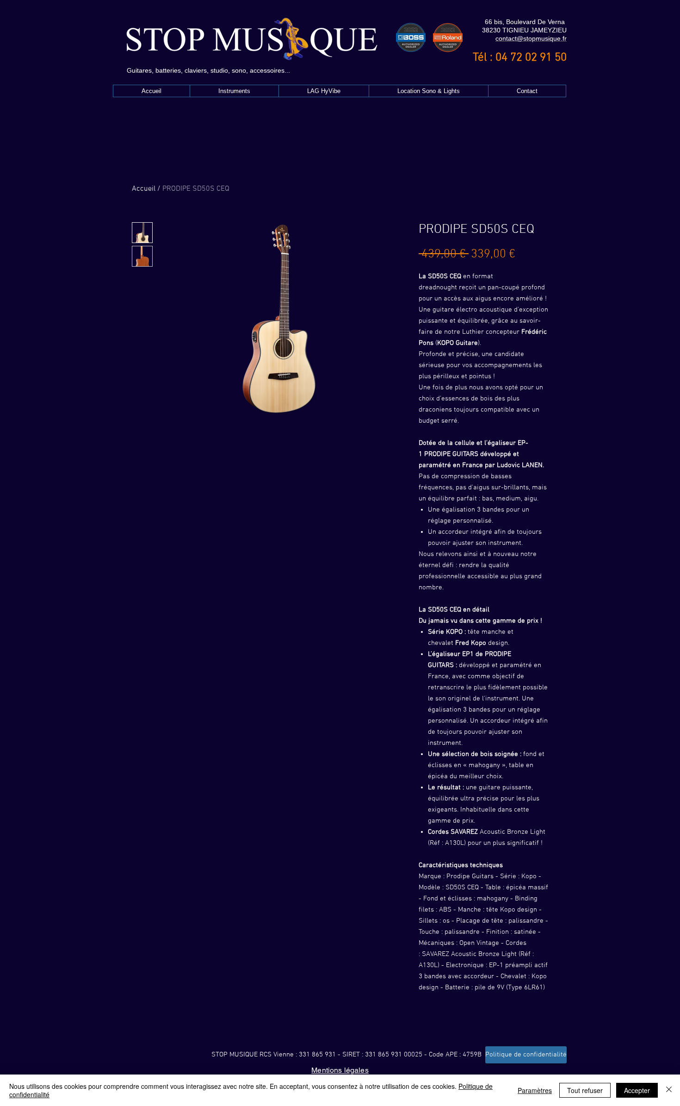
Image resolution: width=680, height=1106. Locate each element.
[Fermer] (668, 1090)
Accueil (143, 189)
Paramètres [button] (535, 1090)
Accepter (637, 1090)
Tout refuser (585, 1090)
